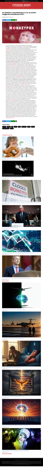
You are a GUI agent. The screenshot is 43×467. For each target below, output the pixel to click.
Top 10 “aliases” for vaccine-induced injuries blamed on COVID (11, 158)
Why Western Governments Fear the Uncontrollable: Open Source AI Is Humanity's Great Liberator (16, 425)
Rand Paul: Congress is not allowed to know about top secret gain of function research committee (16, 278)
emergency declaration (6, 128)
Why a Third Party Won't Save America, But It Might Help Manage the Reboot (13, 396)
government (4, 126)
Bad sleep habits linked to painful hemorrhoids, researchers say (11, 367)
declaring (12, 62)
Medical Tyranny (24, 126)
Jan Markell (14, 99)
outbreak (19, 126)
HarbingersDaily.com (9, 49)
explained (19, 76)
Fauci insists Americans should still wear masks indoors (10, 227)
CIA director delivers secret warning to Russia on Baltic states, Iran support (13, 338)
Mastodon (4, 121)
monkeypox (33, 126)
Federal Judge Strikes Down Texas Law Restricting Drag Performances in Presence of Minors (15, 450)
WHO (12, 126)
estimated (27, 67)
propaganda (8, 126)
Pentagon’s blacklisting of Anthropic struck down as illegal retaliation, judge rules (14, 309)
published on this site (22, 463)
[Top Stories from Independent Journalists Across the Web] (21, 7)
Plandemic (11, 128)
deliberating (12, 66)
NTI (12, 86)
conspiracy (15, 126)
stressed (19, 114)
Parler (8, 121)
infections (28, 126)
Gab (12, 121)
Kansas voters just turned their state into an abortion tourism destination (12, 177)
